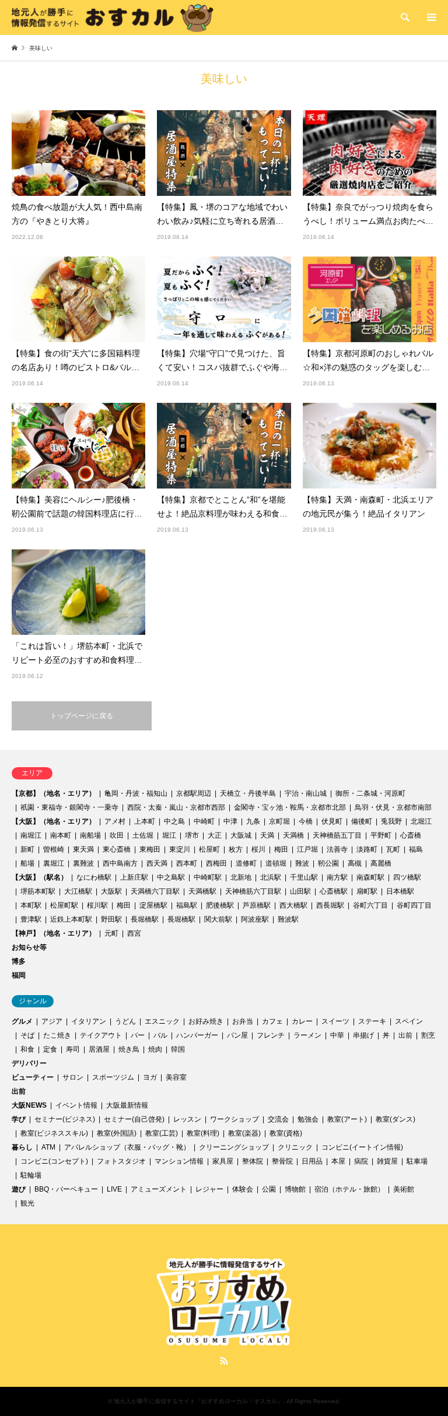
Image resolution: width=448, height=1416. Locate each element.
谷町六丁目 (370, 905)
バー (138, 1035)
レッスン (187, 1119)
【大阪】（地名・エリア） (54, 821)
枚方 (236, 849)
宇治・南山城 (306, 793)
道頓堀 (275, 863)
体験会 (242, 1189)
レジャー (209, 1189)
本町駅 (30, 905)
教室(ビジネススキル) (54, 1133)
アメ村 (114, 821)
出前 (405, 1035)
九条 (253, 821)
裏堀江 (53, 863)
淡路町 (366, 849)
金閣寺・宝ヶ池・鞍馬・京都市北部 (290, 807)
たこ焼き (57, 1035)
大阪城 (240, 835)
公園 (269, 1189)
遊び (19, 1189)
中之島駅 (171, 877)
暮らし (22, 1147)
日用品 (312, 1161)
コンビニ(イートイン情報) (362, 1147)
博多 (19, 961)
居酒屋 (99, 1049)
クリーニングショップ (234, 1147)
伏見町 (331, 821)
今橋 (306, 821)
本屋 (338, 1161)
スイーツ (335, 1021)
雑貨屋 (387, 1161)
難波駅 (288, 919)
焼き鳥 (128, 1049)
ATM (48, 1147)
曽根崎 (53, 849)
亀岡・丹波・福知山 (135, 793)
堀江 (169, 835)
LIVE (114, 1189)
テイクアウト (101, 1035)
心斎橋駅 (334, 891)
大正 (215, 835)
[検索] (404, 17)
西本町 (186, 863)
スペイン (409, 1021)
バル (160, 1035)
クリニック (295, 1147)
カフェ (272, 1021)
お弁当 (242, 1021)
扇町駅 (366, 891)
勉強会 (308, 1119)
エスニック (162, 1021)
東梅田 (149, 849)
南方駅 (337, 877)
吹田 (117, 835)
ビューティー (33, 1077)
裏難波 (83, 863)
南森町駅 (370, 877)
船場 (27, 863)
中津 (230, 821)
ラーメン (307, 1035)
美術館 (403, 1189)
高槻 (355, 863)
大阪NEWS (29, 1105)
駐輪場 (30, 1175)
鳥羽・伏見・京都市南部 (393, 807)
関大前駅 (218, 919)
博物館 (295, 1189)
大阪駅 (111, 891)
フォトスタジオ (121, 1161)
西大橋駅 (293, 905)
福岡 (19, 975)
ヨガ (150, 1077)
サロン (72, 1077)
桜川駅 (97, 905)
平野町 (380, 835)
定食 (50, 1049)
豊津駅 (30, 919)
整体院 (252, 1161)
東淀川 (179, 849)
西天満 (156, 863)
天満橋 (293, 835)
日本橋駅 (400, 891)
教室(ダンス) (395, 1119)
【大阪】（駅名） (40, 877)
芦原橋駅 (257, 905)
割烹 (428, 1035)
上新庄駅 (134, 877)
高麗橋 (380, 863)
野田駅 (111, 919)
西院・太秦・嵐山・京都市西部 (176, 807)
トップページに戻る (81, 716)
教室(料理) (203, 1133)
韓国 (178, 1049)
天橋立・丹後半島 (248, 793)
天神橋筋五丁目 (337, 835)
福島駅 (186, 905)
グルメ (22, 1021)
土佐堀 (142, 835)
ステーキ (372, 1021)
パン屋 (237, 1035)
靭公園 (328, 863)
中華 (337, 1035)
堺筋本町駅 (37, 891)
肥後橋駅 (220, 905)
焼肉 (155, 1049)
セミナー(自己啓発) (134, 1119)
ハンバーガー (197, 1035)
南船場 (90, 835)
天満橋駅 (202, 891)
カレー (302, 1021)
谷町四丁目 (414, 905)
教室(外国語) (116, 1133)
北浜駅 (270, 877)
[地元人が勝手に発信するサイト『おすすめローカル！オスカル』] (113, 17)
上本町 (144, 821)
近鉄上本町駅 (71, 919)
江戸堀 (307, 849)
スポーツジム (113, 1077)
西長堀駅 (330, 905)
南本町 (60, 835)
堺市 (192, 835)
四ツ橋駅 (407, 877)
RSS (224, 1361)
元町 (111, 933)
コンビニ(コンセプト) (54, 1161)
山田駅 (300, 891)
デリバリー (29, 1063)
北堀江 (421, 821)
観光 (27, 1203)
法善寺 (337, 849)
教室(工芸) (161, 1133)
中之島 (174, 821)
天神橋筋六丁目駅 (253, 891)
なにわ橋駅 (93, 877)
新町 (27, 849)
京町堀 (279, 821)
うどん (125, 1021)
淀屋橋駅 (153, 905)
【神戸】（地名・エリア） (54, 933)
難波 (302, 863)
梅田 (281, 849)
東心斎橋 (117, 849)
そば (27, 1035)
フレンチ (271, 1035)
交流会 (278, 1119)
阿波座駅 (255, 919)
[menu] (430, 17)
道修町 (246, 863)
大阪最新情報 (127, 1105)
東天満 (83, 849)
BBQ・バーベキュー (66, 1189)
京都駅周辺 (193, 793)
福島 (416, 849)
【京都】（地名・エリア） (54, 793)
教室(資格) (286, 1133)
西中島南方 (120, 863)
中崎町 (204, 821)
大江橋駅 (78, 891)
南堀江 (30, 835)
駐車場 (417, 1161)
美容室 (176, 1077)
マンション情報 (179, 1161)
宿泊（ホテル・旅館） (349, 1189)
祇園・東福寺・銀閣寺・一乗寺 (69, 807)
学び (19, 1119)
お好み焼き (205, 1021)
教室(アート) (347, 1119)
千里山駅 (304, 877)
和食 (27, 1049)
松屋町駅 (64, 905)
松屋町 (209, 849)
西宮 (134, 933)
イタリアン (88, 1021)
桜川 (258, 849)
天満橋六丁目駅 (155, 891)
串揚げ (363, 1035)
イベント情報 (76, 1105)
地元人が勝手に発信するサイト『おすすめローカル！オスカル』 (198, 1401)
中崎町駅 (208, 877)
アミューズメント (159, 1189)
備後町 (361, 821)
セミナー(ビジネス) (64, 1119)
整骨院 (282, 1161)
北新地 (240, 877)
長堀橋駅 (145, 919)
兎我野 (391, 821)
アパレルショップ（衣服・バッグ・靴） (127, 1147)
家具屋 (222, 1161)
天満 (267, 835)
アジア (51, 1021)
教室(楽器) (244, 1133)
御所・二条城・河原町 (370, 793)
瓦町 (393, 849)
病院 (361, 1161)
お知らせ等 (29, 947)
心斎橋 (410, 835)
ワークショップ (234, 1119)
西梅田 (216, 863)
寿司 (73, 1049)
